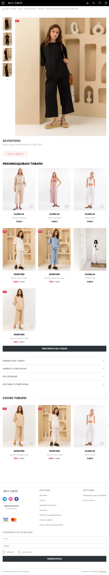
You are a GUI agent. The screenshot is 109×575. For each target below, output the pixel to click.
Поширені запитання (47, 505)
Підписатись (54, 559)
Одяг (20, 9)
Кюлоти (41, 9)
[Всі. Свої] (15, 3)
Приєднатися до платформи (94, 495)
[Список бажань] (100, 3)
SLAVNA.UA (19, 214)
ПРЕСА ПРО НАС (89, 500)
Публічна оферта (46, 520)
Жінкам (13, 9)
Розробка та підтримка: (94, 571)
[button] (7, 79)
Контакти (43, 510)
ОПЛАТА (42, 500)
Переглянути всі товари (54, 349)
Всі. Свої (6, 9)
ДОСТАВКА (43, 495)
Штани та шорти (30, 9)
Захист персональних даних (51, 525)
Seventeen (11, 140)
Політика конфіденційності (50, 515)
